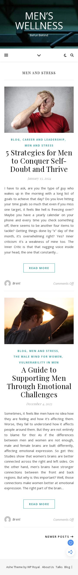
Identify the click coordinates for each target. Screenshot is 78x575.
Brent (17, 283)
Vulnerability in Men (39, 362)
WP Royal (33, 567)
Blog (15, 139)
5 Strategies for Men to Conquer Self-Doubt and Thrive (39, 161)
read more (39, 268)
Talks (59, 567)
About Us (48, 567)
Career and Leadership (44, 139)
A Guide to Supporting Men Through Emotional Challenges (39, 382)
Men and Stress (39, 145)
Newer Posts (57, 537)
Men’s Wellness (39, 20)
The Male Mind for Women (37, 356)
